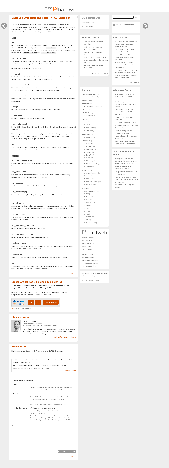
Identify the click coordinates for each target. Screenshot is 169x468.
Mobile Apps (90, 128)
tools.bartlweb (88, 240)
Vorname (15, 384)
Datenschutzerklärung (99, 273)
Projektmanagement (93, 106)
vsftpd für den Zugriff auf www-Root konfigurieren (127, 126)
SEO (87, 211)
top (72, 273)
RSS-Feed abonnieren (125, 25)
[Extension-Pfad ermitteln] (145, 26)
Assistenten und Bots (91, 94)
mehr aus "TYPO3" (99, 73)
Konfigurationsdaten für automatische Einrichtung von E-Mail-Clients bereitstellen (126, 161)
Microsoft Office (92, 182)
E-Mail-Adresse (17, 394)
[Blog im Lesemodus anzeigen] (77, 20)
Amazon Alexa (91, 97)
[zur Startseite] (61, 11)
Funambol (89, 152)
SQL (87, 214)
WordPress (90, 223)
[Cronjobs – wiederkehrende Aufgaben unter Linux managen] (4, 26)
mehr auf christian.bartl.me (64, 337)
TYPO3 (93, 23)
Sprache (86, 188)
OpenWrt (89, 137)
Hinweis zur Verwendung (22, 308)
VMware (89, 161)
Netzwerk (86, 134)
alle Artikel (133, 83)
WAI (87, 220)
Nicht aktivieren (49, 408)
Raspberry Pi (90, 115)
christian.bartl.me (89, 266)
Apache (88, 146)
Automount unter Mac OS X (125, 123)
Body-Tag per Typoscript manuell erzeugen (93, 48)
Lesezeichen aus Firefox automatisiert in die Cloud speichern (124, 112)
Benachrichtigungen (19, 408)
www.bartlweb (88, 254)
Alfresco (89, 143)
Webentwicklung (89, 191)
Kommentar (16, 426)
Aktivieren (36, 408)
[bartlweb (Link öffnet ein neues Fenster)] (95, 232)
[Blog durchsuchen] (135, 17)
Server (85, 141)
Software (86, 170)
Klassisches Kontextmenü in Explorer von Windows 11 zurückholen (125, 65)
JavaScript (89, 200)
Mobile (85, 119)
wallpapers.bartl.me (90, 263)
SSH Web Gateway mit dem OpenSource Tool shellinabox (125, 142)
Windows (89, 185)
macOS (88, 179)
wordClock (87, 246)
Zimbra (88, 166)
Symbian (89, 131)
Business (86, 103)
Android (88, 122)
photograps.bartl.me (90, 260)
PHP (87, 205)
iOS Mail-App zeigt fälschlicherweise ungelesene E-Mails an (127, 104)
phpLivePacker (88, 243)
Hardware (86, 113)
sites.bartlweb (88, 257)
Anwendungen (91, 173)
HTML (88, 197)
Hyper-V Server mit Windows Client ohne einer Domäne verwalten (125, 57)
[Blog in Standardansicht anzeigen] (77, 17)
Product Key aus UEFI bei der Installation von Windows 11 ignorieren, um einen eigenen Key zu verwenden (126, 74)
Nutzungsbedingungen (91, 276)
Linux (87, 176)
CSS (87, 194)
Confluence (90, 149)
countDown (87, 249)
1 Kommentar (88, 26)
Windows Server (91, 164)
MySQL (88, 158)
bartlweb (86, 100)
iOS (87, 125)
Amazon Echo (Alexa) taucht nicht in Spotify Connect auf (125, 50)
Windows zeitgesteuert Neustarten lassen (123, 132)
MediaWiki (89, 202)
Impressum (85, 273)
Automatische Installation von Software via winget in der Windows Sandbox (126, 44)
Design (85, 110)
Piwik (87, 208)
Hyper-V (88, 155)
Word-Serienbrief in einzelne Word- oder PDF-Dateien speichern (125, 96)
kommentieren (70, 371)
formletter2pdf (88, 238)
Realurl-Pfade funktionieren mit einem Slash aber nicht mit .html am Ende (96, 60)
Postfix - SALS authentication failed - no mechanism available (126, 178)
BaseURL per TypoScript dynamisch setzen (93, 53)
